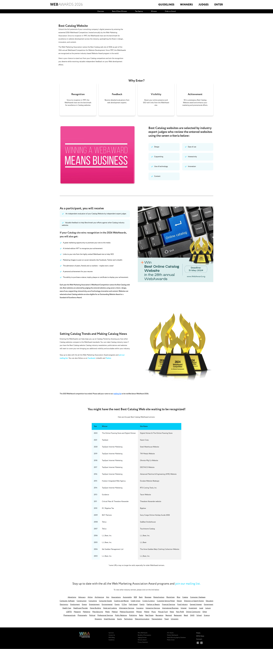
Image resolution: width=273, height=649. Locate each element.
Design (179, 601)
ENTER (218, 5)
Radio (141, 615)
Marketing (86, 612)
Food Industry (182, 604)
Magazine (77, 612)
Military (139, 612)
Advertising (72, 597)
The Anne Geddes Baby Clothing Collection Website (159, 549)
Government (208, 604)
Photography (82, 615)
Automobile (127, 597)
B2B (135, 597)
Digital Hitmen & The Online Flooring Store (156, 433)
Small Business (109, 619)
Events (117, 604)
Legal (201, 608)
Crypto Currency (148, 601)
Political (92, 615)
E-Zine (124, 604)
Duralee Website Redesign (149, 481)
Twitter (108, 358)
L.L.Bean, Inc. (145, 535)
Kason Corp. (144, 440)
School (199, 615)
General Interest (196, 604)
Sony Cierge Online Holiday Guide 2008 (155, 515)
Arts (107, 597)
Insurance (139, 608)
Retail (186, 615)
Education (209, 601)
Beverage (148, 597)
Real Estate (149, 615)
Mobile (146, 612)
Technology (128, 619)
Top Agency (139, 11)
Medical (115, 612)
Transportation (157, 619)
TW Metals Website (147, 453)
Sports (119, 619)
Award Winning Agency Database (176, 637)
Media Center (171, 640)
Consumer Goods (105, 601)
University (174, 619)
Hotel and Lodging (110, 608)
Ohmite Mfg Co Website (149, 460)
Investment (193, 608)
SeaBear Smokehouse (148, 522)
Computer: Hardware (197, 597)
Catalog (185, 597)
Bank (141, 597)
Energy (84, 604)
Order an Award (170, 11)
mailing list (117, 394)
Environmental (107, 604)
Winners (154, 11)
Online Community (193, 612)
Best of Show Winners (119, 11)
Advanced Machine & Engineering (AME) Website (158, 474)
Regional (169, 615)
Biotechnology (158, 597)
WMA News (200, 636)
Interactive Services (153, 608)
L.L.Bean (143, 542)
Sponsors (111, 633)
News (172, 612)
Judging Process (142, 637)
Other (205, 612)
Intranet (184, 608)
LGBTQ (69, 612)
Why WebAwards (142, 633)
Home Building (95, 608)
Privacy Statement (143, 642)
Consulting (93, 601)
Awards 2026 (66, 4)
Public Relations (121, 615)
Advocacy (82, 597)
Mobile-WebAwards (172, 635)
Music (153, 612)
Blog (178, 597)
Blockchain (170, 597)
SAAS (192, 615)
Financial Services (168, 604)
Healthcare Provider (80, 608)
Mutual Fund (163, 612)
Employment (75, 604)
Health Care (66, 608)
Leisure (208, 608)
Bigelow (143, 508)
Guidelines (111, 640)
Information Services (126, 608)
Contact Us (112, 635)
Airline (90, 597)
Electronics (64, 604)
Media (107, 612)
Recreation (159, 615)
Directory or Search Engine (194, 601)
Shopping (98, 619)
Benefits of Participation (144, 635)
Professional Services (105, 615)
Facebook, (91, 358)
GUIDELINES (166, 5)
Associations (116, 597)
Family (142, 604)
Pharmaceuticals (69, 615)
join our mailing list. (188, 583)
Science (207, 615)
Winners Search (142, 640)
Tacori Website (145, 494)
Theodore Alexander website (150, 501)
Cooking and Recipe (121, 601)
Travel (166, 619)
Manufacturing (97, 612)
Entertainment (94, 604)
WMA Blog (112, 637)
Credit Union (135, 601)
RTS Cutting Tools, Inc (148, 488)
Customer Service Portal (166, 601)
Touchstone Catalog (147, 529)
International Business (170, 608)
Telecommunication (142, 619)
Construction (81, 601)
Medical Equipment (127, 612)
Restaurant (178, 615)
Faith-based (133, 604)
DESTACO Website (147, 467)
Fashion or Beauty (153, 604)
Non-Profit (180, 612)
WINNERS (186, 5)
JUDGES (204, 5)
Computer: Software (67, 601)
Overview (100, 11)
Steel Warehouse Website (149, 447)
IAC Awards (170, 633)
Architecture (99, 597)
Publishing (133, 615)
